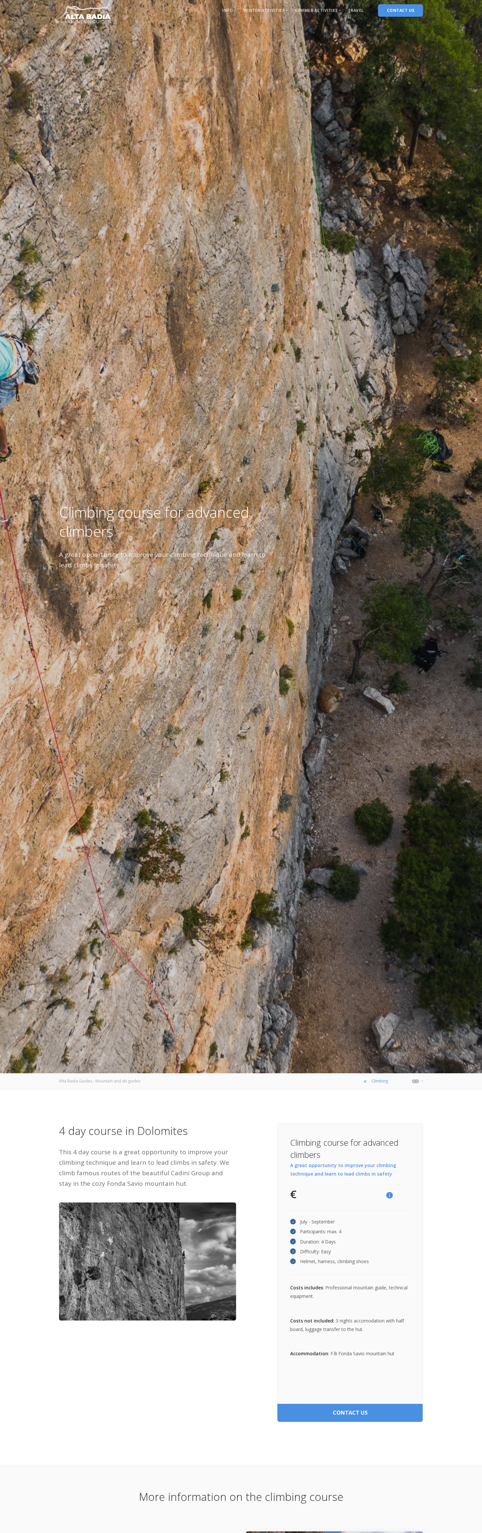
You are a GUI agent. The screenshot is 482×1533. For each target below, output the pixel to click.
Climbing (380, 1081)
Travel (356, 10)
